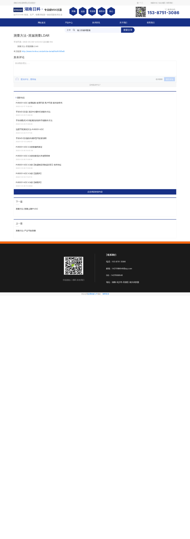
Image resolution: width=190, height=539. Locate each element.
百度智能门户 (92, 294)
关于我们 (123, 22)
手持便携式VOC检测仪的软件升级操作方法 (34, 120)
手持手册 (18, 42)
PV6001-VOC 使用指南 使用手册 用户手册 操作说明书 (39, 103)
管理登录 (105, 294)
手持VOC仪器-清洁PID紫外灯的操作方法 (33, 111)
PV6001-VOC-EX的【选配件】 (29, 173)
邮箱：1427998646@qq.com (119, 268)
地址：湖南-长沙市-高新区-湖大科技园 (122, 282)
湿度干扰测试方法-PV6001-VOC (30, 129)
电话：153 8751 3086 (116, 262)
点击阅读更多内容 (94, 192)
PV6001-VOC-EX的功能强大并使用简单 (33, 156)
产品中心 (69, 22)
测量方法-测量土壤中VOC (27, 209)
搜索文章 (127, 30)
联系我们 (151, 22)
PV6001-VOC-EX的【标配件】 (29, 182)
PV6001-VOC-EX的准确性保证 (29, 147)
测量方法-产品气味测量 (26, 231)
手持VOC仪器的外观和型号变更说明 (31, 138)
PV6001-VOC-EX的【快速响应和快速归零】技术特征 (38, 164)
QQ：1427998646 (114, 275)
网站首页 (42, 22)
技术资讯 (96, 22)
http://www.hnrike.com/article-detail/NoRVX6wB (43, 51)
